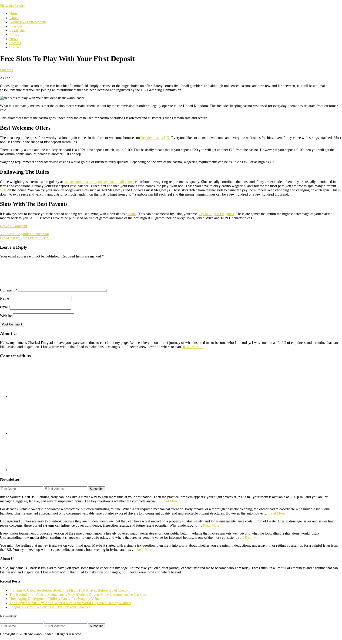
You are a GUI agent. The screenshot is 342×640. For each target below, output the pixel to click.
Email (4, 307)
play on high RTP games (216, 214)
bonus (131, 214)
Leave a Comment (13, 226)
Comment (8, 290)
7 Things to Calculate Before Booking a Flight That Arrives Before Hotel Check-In (70, 590)
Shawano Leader (12, 6)
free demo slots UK (155, 138)
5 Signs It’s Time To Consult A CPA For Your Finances (49, 607)
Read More (169, 501)
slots (3, 190)
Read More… (193, 347)
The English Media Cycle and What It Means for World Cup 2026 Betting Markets (70, 603)
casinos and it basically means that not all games (99, 182)
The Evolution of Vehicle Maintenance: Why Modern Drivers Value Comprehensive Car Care (78, 594)
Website (6, 316)
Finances (6, 70)
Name (4, 298)
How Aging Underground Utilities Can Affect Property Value (54, 599)
